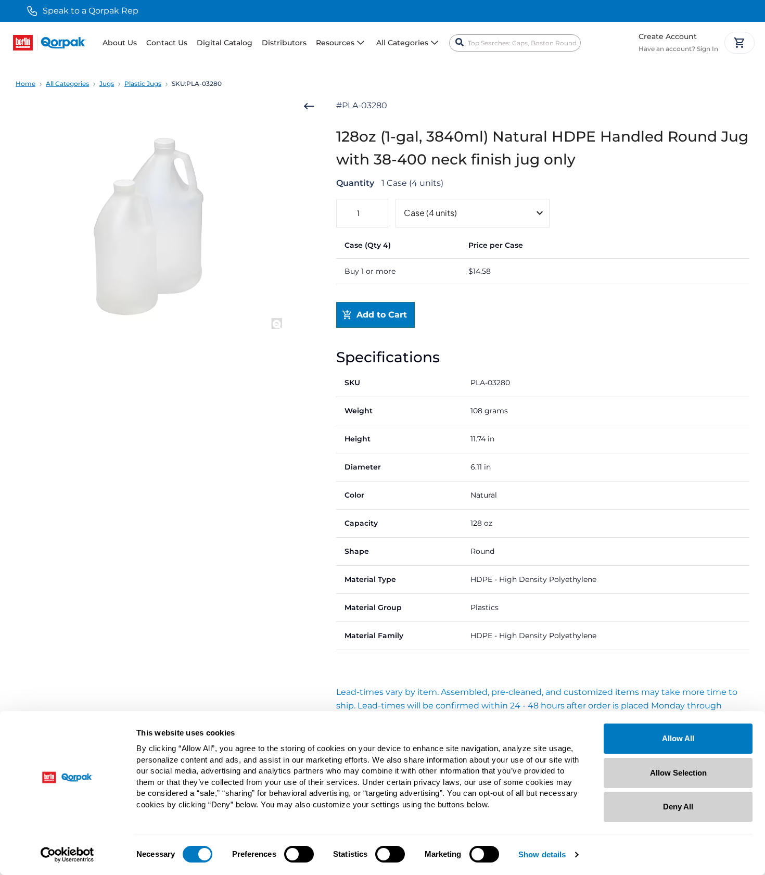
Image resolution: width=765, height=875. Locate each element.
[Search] (459, 42)
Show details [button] (542, 855)
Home (25, 83)
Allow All (678, 738)
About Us (120, 42)
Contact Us (166, 42)
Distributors (284, 42)
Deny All (678, 806)
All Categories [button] (402, 42)
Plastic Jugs (142, 83)
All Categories (67, 83)
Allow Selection (678, 772)
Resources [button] (335, 42)
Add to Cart (381, 315)
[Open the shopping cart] (739, 43)
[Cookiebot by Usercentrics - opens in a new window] (67, 855)
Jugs (106, 83)
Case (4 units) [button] (430, 212)
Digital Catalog (224, 42)
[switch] (299, 854)
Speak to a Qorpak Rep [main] (90, 11)
